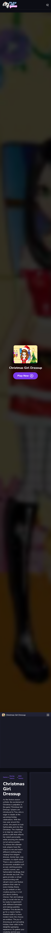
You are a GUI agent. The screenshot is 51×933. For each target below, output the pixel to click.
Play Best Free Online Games (9, 5)
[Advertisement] (25, 742)
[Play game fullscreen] (48, 715)
